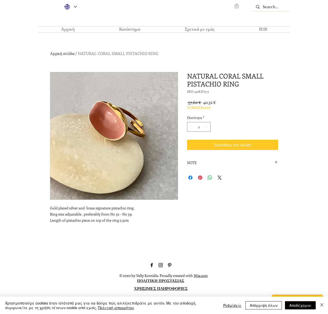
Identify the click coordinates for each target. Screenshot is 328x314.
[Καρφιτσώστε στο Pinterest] (200, 178)
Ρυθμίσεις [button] (232, 305)
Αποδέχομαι (300, 305)
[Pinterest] (169, 265)
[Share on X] (220, 178)
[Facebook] (152, 265)
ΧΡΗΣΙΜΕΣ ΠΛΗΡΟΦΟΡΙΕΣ (161, 288)
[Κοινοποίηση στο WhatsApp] (210, 178)
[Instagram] (160, 265)
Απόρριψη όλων (264, 305)
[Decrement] (191, 126)
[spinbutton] (198, 126)
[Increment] (206, 126)
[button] (237, 6)
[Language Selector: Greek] (70, 6)
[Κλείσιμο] (322, 305)
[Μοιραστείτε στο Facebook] (190, 178)
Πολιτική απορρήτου (116, 307)
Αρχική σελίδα (62, 53)
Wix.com (201, 275)
